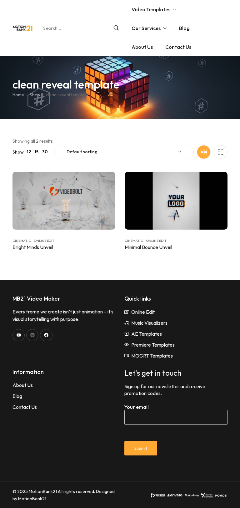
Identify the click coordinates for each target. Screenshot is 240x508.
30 (45, 152)
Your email (136, 407)
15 (36, 152)
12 (29, 152)
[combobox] (124, 152)
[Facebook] (46, 335)
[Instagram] (32, 335)
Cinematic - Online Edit (33, 240)
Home (18, 95)
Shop (35, 95)
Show (18, 152)
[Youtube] (18, 335)
